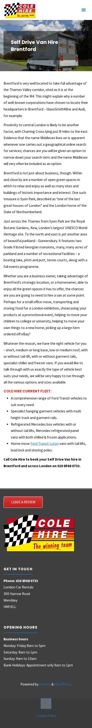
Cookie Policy (46, 715)
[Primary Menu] (83, 10)
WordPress (62, 684)
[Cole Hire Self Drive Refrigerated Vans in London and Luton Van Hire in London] (20, 10)
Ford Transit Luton (44, 443)
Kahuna (44, 684)
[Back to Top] (46, 703)
